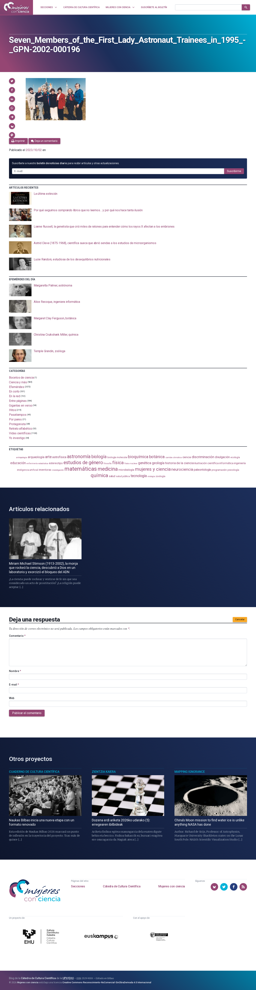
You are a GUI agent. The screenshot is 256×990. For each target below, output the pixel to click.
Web (11, 698)
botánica (157, 456)
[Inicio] (16, 7)
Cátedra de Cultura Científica (121, 886)
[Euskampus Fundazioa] (101, 937)
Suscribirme (234, 171)
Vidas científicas (20, 433)
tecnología (139, 476)
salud (112, 476)
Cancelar (240, 619)
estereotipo (56, 463)
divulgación (222, 457)
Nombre (15, 671)
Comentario (17, 635)
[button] (12, 81)
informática (226, 463)
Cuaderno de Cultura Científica (34, 772)
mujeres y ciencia (153, 469)
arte (48, 457)
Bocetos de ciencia (21, 377)
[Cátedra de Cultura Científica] (42, 937)
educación (18, 463)
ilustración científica (206, 463)
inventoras (45, 469)
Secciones (78, 886)
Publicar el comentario (26, 713)
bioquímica (138, 456)
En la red (14, 396)
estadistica (43, 463)
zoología (160, 476)
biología (99, 456)
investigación (58, 470)
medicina (108, 469)
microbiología (126, 469)
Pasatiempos (17, 414)
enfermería (31, 463)
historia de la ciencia (179, 463)
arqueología (36, 457)
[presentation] (128, 198)
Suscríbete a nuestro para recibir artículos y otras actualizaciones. (65, 163)
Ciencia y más (18, 382)
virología (151, 476)
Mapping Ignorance (189, 772)
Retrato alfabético (20, 428)
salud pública (123, 476)
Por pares (15, 419)
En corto (14, 391)
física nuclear (130, 463)
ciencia (187, 457)
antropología (21, 457)
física (118, 462)
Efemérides (16, 387)
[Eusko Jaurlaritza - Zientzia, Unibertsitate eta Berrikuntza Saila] (159, 937)
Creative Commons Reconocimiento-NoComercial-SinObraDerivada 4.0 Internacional (106, 982)
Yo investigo (17, 438)
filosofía (108, 463)
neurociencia (182, 469)
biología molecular (117, 457)
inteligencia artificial (27, 470)
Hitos (12, 410)
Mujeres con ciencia (171, 886)
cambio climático (173, 457)
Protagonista (17, 424)
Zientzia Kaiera (104, 772)
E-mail (14, 684)
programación (219, 469)
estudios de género (83, 462)
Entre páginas (18, 401)
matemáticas (80, 469)
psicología (233, 469)
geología (158, 463)
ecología (235, 457)
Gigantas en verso (20, 405)
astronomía (79, 456)
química (99, 475)
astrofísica (59, 457)
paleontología (202, 469)
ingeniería (240, 463)
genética (144, 463)
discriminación (203, 457)
